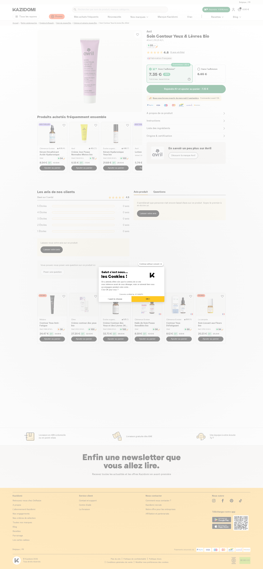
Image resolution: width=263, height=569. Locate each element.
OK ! (148, 299)
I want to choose (115, 299)
